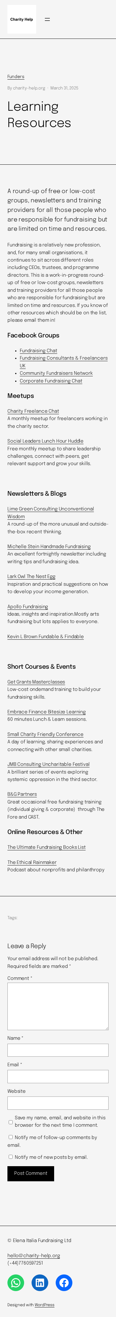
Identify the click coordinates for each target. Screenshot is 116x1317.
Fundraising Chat (38, 351)
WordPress (44, 1305)
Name (15, 1038)
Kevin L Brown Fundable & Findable (45, 636)
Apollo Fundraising (27, 607)
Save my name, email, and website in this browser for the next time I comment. (60, 1122)
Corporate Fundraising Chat (51, 381)
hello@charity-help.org (33, 1255)
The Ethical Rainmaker (32, 862)
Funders (15, 77)
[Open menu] (47, 19)
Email (14, 1065)
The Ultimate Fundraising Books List (46, 847)
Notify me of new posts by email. (51, 1157)
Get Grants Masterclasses (36, 682)
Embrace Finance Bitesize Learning (46, 712)
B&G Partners (22, 794)
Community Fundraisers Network (56, 373)
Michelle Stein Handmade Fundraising (49, 546)
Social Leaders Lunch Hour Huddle (45, 441)
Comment (19, 978)
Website (16, 1091)
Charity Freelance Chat (33, 411)
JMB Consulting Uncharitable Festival (48, 764)
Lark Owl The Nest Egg (31, 576)
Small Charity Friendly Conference (45, 734)
